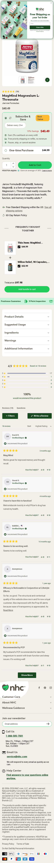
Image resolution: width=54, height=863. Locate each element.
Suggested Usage (15, 324)
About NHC (9, 702)
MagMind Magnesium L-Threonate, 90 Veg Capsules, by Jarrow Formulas (33, 243)
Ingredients (11, 332)
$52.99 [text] (25, 266)
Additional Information (18, 348)
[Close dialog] (51, 3)
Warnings (10, 340)
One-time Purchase (21, 150)
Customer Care (11, 697)
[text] (27, 228)
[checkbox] (19, 247)
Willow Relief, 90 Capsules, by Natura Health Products (32, 262)
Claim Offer (40, 27)
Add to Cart (35, 165)
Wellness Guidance (13, 708)
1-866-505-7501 (14, 736)
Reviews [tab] (7, 408)
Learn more (47, 170)
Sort (29, 426)
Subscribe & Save (23, 118)
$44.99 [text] (25, 247)
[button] (10, 91)
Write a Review (42, 417)
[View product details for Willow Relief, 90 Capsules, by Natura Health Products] (10, 267)
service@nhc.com (17, 756)
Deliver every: (13, 125)
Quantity (6, 158)
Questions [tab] (21, 408)
